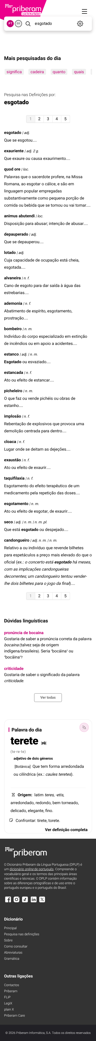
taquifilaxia (14, 478)
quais (79, 71)
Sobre (8, 940)
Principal (10, 928)
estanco (11, 354)
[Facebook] (8, 901)
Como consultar (15, 946)
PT (10, 23)
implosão (12, 416)
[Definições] (80, 23)
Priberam (10, 991)
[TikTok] (25, 901)
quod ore (12, 169)
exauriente (14, 150)
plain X (9, 1010)
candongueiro (16, 540)
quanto (58, 71)
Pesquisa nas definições (21, 934)
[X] (42, 901)
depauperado (16, 234)
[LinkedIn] (33, 901)
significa (14, 71)
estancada (13, 372)
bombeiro (13, 328)
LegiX (8, 1003)
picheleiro (13, 390)
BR (18, 23)
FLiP (7, 997)
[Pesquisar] (28, 23)
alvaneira (12, 277)
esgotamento (16, 503)
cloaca (10, 441)
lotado (10, 252)
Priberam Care (14, 1016)
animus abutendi (19, 215)
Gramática (11, 959)
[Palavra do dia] (84, 727)
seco (8, 521)
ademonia (13, 303)
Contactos (11, 985)
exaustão (12, 459)
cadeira (37, 71)
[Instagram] (16, 901)
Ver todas (48, 698)
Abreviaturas (13, 953)
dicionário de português (32, 869)
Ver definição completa (66, 829)
